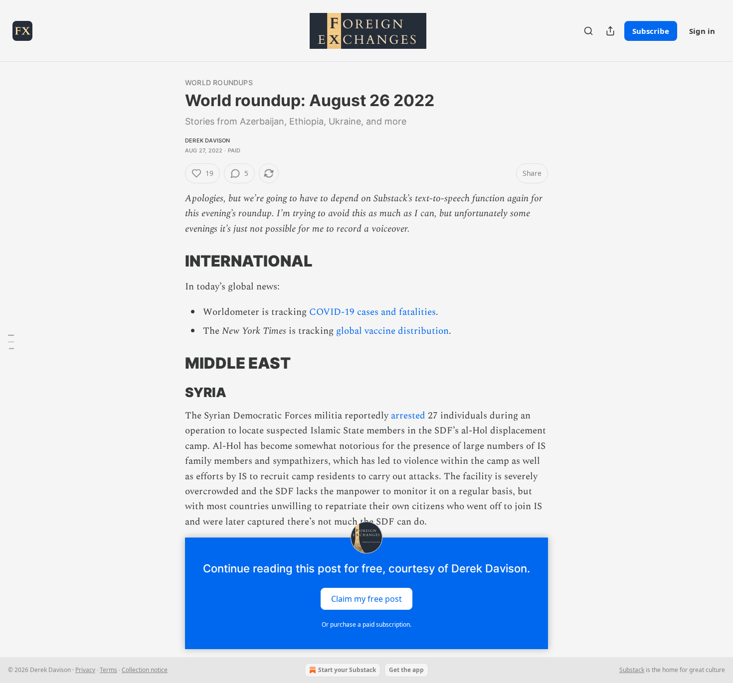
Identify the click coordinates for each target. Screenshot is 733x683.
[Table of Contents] (11, 342)
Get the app (406, 670)
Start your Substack (347, 670)
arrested (408, 416)
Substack (631, 670)
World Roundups (219, 82)
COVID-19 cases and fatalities (372, 312)
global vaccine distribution (392, 331)
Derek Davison (207, 140)
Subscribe (650, 31)
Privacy (85, 670)
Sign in (702, 31)
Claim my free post (366, 598)
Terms (108, 670)
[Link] (171, 261)
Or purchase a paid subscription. (366, 624)
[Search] (588, 31)
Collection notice (145, 670)
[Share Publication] (610, 31)
